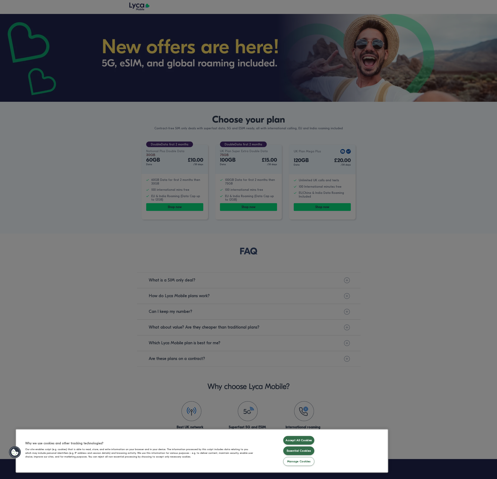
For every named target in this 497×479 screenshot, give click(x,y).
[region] (202, 451)
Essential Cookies (299, 450)
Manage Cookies (299, 461)
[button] (15, 452)
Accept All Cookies (299, 440)
